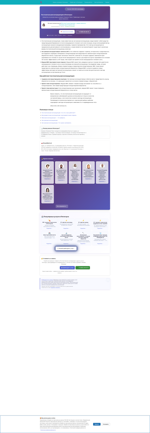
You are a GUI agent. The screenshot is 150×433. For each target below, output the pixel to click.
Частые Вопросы (98, 2)
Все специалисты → (62, 206)
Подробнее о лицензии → (56, 287)
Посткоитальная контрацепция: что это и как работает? (58, 112)
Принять (97, 424)
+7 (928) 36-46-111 (83, 31)
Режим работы (88, 2)
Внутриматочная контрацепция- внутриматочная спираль (59, 115)
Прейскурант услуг (67, 267)
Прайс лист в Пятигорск (76, 2)
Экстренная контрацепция (49, 120)
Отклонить (106, 424)
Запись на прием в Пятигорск (60, 2)
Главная (107, 2)
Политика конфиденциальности (48, 430)
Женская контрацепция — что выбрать (53, 118)
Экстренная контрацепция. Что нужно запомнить (56, 123)
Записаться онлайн (67, 31)
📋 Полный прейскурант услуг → (66, 248)
